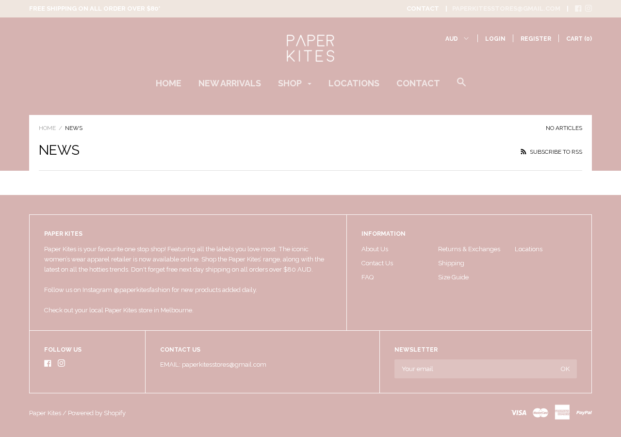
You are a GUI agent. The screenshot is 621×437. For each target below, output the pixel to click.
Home (168, 83)
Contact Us (377, 263)
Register (536, 38)
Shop (291, 83)
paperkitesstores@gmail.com (506, 8)
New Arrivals (229, 83)
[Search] (461, 87)
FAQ (367, 277)
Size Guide (453, 277)
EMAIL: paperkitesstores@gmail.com (213, 364)
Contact (418, 83)
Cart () (579, 38)
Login (495, 38)
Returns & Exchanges (469, 249)
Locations (353, 83)
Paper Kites (45, 413)
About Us (374, 249)
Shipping (451, 263)
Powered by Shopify (97, 413)
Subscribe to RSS (555, 151)
